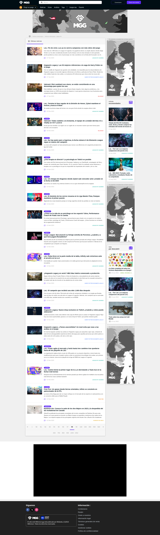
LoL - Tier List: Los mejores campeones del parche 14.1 (118, 150)
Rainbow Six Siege (98, 420)
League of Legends (98, 58)
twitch (47, 157)
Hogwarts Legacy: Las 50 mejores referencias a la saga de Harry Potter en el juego (73, 66)
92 (45, 427)
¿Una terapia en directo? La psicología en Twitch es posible (67, 159)
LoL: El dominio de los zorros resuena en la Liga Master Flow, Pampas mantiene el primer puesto (72, 197)
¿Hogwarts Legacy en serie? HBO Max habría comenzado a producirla (71, 273)
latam (47, 118)
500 (99, 427)
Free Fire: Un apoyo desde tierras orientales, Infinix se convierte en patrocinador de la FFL (70, 390)
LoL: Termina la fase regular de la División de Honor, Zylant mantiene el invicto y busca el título (72, 104)
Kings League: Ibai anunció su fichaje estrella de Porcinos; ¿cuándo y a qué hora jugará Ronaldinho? (72, 236)
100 (81, 427)
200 (85, 427)
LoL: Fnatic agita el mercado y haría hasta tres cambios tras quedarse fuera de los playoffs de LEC (71, 349)
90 (36, 427)
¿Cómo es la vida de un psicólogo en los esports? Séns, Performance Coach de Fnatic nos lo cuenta (71, 214)
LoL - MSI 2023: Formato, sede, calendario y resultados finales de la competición (120, 175)
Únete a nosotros (84, 515)
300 (90, 427)
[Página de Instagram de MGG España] (36, 509)
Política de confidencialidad (88, 531)
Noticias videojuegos (38, 36)
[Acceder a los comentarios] (45, 58)
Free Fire (101, 399)
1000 (72, 433)
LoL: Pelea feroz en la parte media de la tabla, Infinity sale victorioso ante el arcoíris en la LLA (73, 257)
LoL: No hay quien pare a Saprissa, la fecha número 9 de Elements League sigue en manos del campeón (73, 141)
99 (76, 427)
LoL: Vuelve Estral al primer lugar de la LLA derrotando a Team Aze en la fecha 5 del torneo (72, 371)
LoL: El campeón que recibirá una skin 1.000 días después (67, 290)
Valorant (101, 96)
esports (47, 211)
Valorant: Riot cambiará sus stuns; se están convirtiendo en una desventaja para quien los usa (69, 85)
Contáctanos (82, 509)
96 (63, 427)
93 (50, 427)
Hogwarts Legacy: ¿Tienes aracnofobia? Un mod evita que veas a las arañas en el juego (71, 328)
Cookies (81, 525)
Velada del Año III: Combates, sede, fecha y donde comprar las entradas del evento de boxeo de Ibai (120, 125)
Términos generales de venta (89, 522)
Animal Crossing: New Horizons (129, 272)
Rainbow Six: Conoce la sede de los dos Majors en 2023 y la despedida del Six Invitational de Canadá (73, 409)
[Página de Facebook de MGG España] (27, 509)
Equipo (80, 512)
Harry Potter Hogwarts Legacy (94, 77)
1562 (76, 433)
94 (54, 427)
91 (41, 427)
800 (63, 433)
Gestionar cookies (84, 528)
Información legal (84, 518)
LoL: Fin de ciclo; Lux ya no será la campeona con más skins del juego (72, 48)
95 (59, 427)
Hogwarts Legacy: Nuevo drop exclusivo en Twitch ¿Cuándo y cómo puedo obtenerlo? (74, 311)
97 (67, 427)
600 (54, 433)
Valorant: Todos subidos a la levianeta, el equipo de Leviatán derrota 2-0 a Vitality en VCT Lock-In (73, 122)
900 (67, 433)
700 (59, 433)
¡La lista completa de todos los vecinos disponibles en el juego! (120, 269)
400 (94, 427)
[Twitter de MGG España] (32, 509)
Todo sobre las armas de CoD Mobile (119, 318)
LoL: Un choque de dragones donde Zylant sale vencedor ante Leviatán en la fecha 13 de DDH (73, 180)
